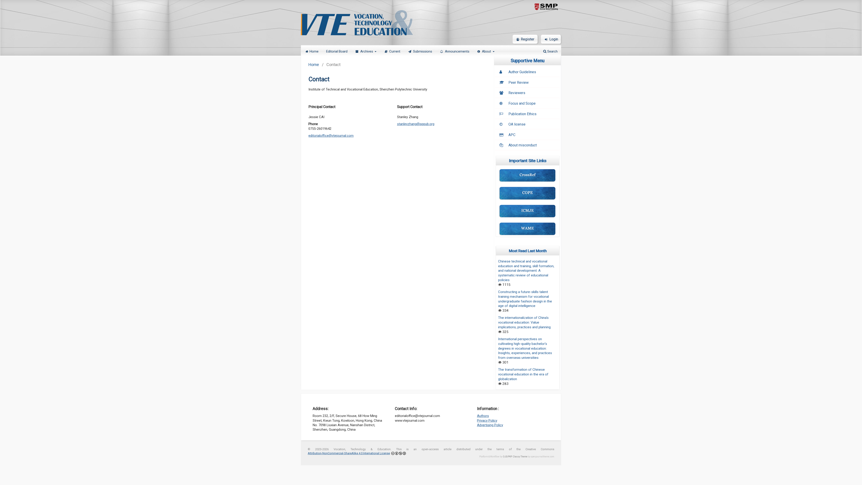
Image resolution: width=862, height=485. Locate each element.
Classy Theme (520, 456)
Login (553, 39)
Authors (483, 416)
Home (314, 51)
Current (394, 51)
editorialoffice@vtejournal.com (331, 136)
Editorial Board (336, 51)
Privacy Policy (487, 421)
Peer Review (518, 82)
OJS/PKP (507, 456)
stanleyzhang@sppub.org (415, 124)
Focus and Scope (522, 103)
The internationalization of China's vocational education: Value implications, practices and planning (524, 322)
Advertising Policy (490, 425)
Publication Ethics (522, 114)
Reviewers (516, 93)
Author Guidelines (522, 72)
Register (527, 39)
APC (511, 135)
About (487, 51)
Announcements (457, 51)
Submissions (422, 51)
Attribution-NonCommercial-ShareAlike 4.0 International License (349, 453)
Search (552, 51)
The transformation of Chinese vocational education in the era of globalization (523, 374)
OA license (517, 124)
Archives (367, 51)
